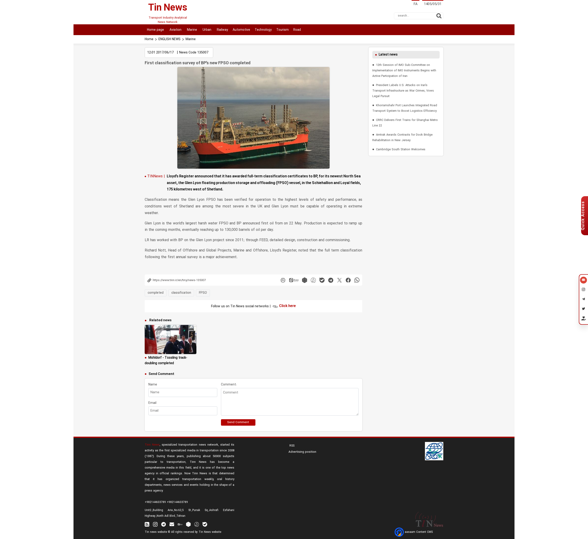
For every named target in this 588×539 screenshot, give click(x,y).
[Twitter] (583, 309)
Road (297, 30)
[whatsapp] (356, 280)
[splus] (196, 524)
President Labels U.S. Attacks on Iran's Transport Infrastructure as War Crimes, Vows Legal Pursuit (403, 90)
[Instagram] (583, 290)
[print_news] (283, 280)
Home (149, 39)
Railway (222, 30)
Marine (191, 30)
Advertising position (302, 452)
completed (156, 292)
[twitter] (339, 280)
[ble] (322, 280)
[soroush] (313, 280)
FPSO (203, 292)
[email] (172, 524)
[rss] (147, 524)
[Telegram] (583, 300)
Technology (263, 30)
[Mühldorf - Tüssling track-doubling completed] (170, 339)
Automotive (241, 30)
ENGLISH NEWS (169, 39)
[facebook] (348, 280)
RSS (291, 446)
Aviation (175, 30)
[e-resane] (434, 451)
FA (415, 4)
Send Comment (238, 422)
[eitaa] (293, 280)
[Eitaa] (180, 524)
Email (152, 403)
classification (181, 292)
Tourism (282, 30)
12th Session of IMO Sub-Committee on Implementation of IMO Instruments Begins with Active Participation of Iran (404, 70)
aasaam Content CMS (418, 532)
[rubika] (304, 280)
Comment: (229, 384)
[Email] (583, 280)
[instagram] (155, 524)
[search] (438, 15)
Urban (206, 30)
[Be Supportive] (583, 319)
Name (152, 384)
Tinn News (152, 445)
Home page (155, 30)
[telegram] (330, 280)
